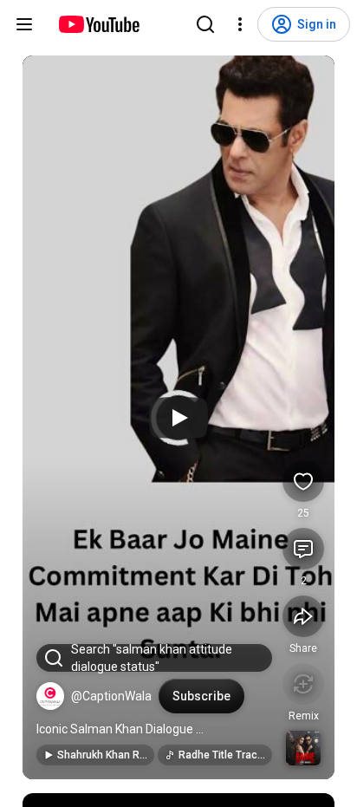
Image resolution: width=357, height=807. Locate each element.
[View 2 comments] (303, 548)
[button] (50, 696)
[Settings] (240, 24)
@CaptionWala (111, 696)
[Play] (178, 418)
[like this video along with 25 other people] (303, 481)
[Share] (303, 616)
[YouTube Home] (98, 24)
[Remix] (303, 684)
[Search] (205, 24)
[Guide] (24, 24)
